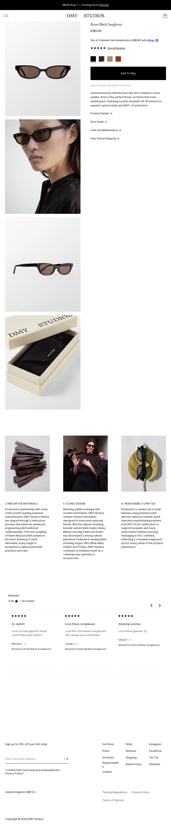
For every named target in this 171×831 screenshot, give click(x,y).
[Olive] (110, 59)
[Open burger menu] (5, 15)
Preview (104, 4)
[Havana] (101, 59)
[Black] (93, 59)
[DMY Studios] (85, 15)
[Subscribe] (66, 758)
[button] (165, 15)
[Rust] (118, 59)
